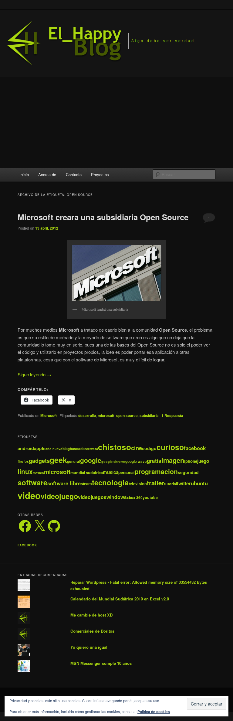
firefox (23, 461)
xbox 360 (135, 497)
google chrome (113, 461)
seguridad (188, 472)
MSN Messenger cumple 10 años (101, 663)
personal (126, 472)
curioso (170, 447)
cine (136, 448)
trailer (155, 482)
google (90, 460)
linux (25, 471)
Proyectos (100, 174)
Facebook (27, 545)
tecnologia (110, 482)
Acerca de (47, 174)
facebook (195, 448)
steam (86, 484)
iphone (190, 461)
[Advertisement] (116, 122)
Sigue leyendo (34, 374)
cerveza (92, 448)
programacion (156, 471)
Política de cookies (153, 711)
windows (116, 497)
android (26, 448)
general (73, 461)
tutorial (170, 484)
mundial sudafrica (86, 472)
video (29, 495)
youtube (150, 497)
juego (203, 461)
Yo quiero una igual (88, 647)
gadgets (39, 460)
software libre (64, 483)
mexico (38, 472)
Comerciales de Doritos (92, 631)
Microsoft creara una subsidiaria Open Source (103, 217)
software (32, 482)
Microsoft (48, 415)
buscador (78, 448)
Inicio (24, 174)
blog (66, 448)
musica (110, 472)
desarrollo (87, 415)
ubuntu (199, 483)
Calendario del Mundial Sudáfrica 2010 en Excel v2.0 (119, 599)
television (138, 484)
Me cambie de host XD (91, 615)
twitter (184, 483)
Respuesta (172, 415)
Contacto (74, 174)
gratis (154, 460)
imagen (172, 460)
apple (40, 448)
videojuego (59, 496)
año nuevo (54, 448)
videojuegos (92, 497)
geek (58, 459)
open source (127, 415)
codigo (149, 448)
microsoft (106, 415)
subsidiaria (149, 415)
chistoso (114, 447)
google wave (136, 461)
